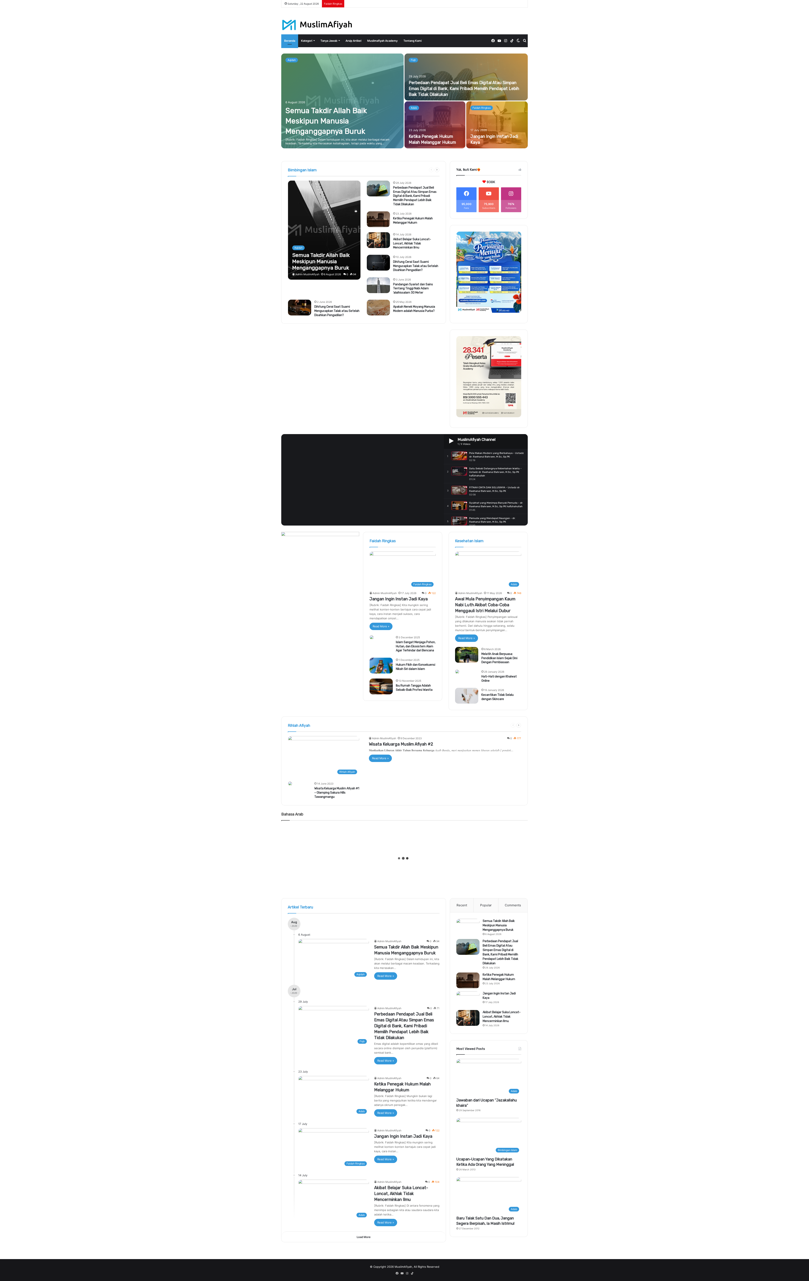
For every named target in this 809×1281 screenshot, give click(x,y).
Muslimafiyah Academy (382, 40)
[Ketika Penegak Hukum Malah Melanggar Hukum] (434, 124)
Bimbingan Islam (394, 169)
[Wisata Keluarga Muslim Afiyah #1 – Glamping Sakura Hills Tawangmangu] (290, 783)
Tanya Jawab (328, 40)
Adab (414, 107)
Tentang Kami (412, 40)
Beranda (289, 40)
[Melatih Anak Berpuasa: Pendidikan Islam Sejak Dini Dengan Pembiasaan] (466, 655)
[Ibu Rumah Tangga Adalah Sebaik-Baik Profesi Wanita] (381, 686)
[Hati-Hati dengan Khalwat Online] (457, 671)
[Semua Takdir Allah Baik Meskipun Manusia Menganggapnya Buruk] (342, 101)
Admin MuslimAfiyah (307, 274)
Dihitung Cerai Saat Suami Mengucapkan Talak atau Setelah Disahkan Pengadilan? (415, 266)
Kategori (306, 40)
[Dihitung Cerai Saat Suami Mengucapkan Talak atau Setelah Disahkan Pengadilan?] (378, 263)
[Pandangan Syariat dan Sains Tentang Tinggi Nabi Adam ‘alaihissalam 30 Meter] (378, 285)
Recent (462, 905)
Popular (486, 905)
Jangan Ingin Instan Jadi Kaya (399, 598)
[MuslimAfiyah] (317, 25)
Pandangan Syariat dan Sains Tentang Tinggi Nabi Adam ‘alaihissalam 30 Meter (413, 288)
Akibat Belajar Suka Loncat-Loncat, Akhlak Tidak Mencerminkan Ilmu (412, 243)
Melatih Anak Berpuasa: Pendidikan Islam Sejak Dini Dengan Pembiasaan (499, 658)
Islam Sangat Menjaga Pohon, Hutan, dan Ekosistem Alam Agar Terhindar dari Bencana (415, 646)
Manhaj (420, 169)
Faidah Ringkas (482, 107)
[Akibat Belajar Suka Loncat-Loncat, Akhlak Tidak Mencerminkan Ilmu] (378, 240)
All (359, 169)
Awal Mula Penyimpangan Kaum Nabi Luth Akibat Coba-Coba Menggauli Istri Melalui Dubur (485, 604)
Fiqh (413, 60)
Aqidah (292, 60)
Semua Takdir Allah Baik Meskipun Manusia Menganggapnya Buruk (326, 121)
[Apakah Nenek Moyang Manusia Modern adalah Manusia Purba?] (378, 307)
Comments (513, 905)
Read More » (381, 626)
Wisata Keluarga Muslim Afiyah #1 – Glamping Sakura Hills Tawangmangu (336, 792)
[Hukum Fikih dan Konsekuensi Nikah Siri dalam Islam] (381, 665)
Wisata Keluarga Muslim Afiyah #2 (401, 744)
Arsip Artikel (353, 40)
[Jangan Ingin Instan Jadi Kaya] (497, 124)
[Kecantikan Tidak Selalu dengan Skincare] (466, 696)
